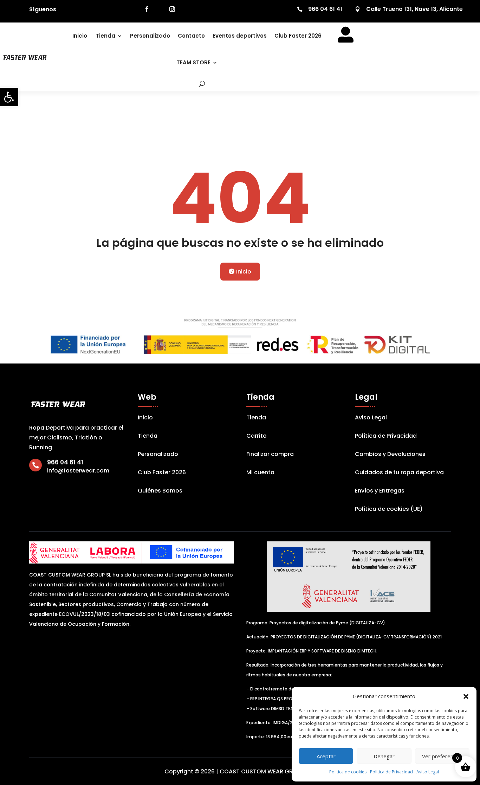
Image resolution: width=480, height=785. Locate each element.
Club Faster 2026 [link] (298, 35)
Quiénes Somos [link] (160, 491)
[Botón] (197, 83)
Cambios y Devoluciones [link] (390, 455)
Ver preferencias (442, 756)
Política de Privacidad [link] (391, 772)
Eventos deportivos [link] (240, 35)
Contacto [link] (191, 35)
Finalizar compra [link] (270, 455)
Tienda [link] (105, 35)
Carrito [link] (256, 436)
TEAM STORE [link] (193, 62)
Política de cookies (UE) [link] (389, 510)
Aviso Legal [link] (427, 772)
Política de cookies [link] (348, 772)
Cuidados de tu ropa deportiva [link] (399, 473)
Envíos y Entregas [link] (379, 491)
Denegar (384, 756)
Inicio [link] (79, 35)
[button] (465, 696)
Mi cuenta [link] (260, 473)
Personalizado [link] (150, 35)
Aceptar (326, 756)
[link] (9, 97)
